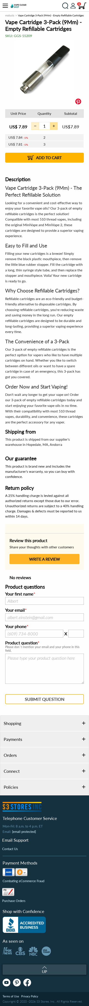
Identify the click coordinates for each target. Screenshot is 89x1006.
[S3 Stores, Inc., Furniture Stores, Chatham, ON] (24, 925)
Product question (21, 643)
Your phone (16, 626)
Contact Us (10, 849)
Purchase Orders (13, 901)
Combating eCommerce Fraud (23, 881)
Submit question (44, 699)
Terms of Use (11, 996)
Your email (15, 610)
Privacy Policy (29, 996)
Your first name (19, 594)
